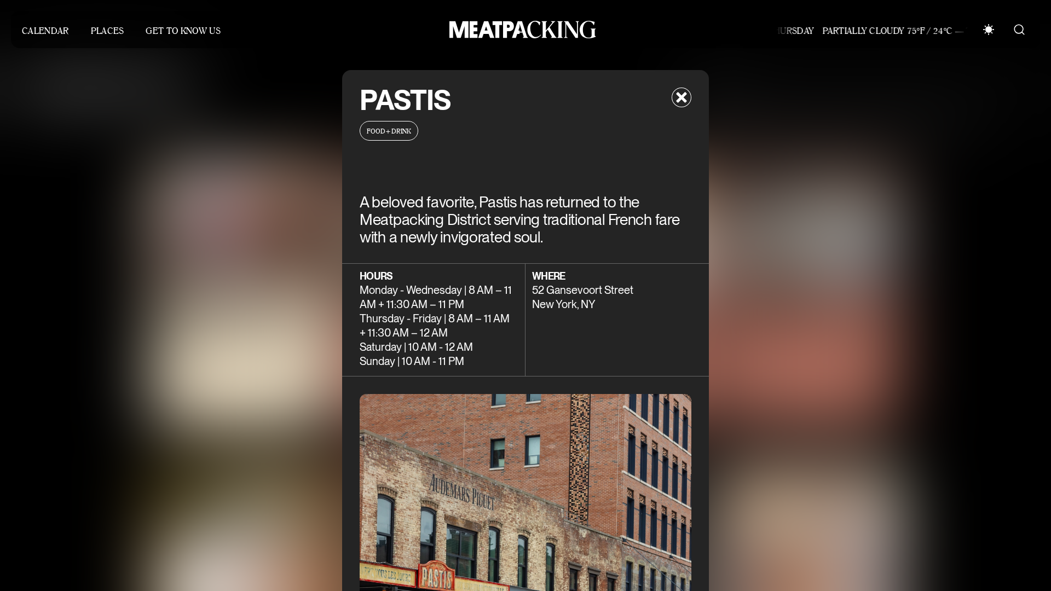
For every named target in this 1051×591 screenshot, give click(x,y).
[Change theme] (988, 29)
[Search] (1019, 29)
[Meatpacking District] (520, 29)
